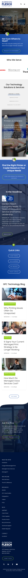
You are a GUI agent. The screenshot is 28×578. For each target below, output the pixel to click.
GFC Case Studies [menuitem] (6, 493)
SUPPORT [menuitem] (4, 510)
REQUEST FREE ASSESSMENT (11, 437)
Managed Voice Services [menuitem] (8, 468)
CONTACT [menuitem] (4, 533)
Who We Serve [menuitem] (5, 479)
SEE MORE (14, 396)
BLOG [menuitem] (3, 507)
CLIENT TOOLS (8, 558)
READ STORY (7, 234)
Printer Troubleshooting (10, 303)
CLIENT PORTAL (14, 255)
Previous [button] (3, 239)
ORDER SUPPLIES (14, 271)
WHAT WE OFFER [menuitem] (6, 459)
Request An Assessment (11, 50)
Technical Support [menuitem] (6, 525)
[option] (14, 217)
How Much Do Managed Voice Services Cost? (12, 380)
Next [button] (24, 239)
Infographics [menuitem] (5, 496)
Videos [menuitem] (3, 499)
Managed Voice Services (10, 373)
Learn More (14, 144)
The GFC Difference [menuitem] (7, 482)
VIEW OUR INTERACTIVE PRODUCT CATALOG (14, 177)
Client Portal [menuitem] (5, 513)
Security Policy (9, 570)
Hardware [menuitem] (4, 462)
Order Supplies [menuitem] (6, 516)
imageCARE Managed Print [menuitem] (9, 465)
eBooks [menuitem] (4, 490)
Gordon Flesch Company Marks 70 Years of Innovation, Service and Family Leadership (11, 209)
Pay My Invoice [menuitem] (6, 519)
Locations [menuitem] (4, 536)
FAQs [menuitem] (3, 502)
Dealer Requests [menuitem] (6, 528)
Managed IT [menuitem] (5, 471)
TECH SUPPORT (14, 261)
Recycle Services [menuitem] (6, 522)
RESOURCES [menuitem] (5, 487)
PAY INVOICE (14, 266)
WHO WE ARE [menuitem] (5, 476)
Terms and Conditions (17, 570)
